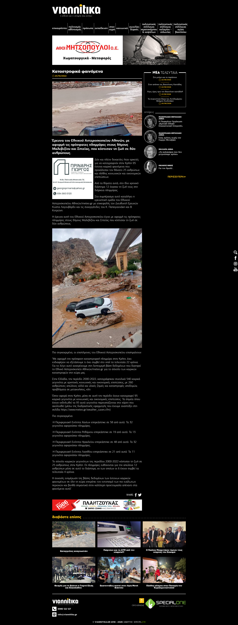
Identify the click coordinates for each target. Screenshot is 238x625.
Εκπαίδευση (101, 28)
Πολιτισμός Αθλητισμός (74, 28)
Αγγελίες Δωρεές (134, 28)
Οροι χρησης (138, 605)
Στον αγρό (112, 28)
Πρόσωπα (88, 28)
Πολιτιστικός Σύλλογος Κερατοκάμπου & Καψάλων (149, 28)
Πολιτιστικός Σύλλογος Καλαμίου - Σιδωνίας (165, 28)
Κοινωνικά (122, 28)
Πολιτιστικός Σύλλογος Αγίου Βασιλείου (181, 28)
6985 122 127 (64, 609)
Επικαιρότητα (59, 28)
